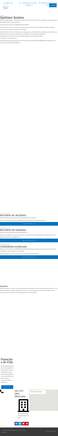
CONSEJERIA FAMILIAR (13, 246)
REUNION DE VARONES (13, 230)
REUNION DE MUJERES (13, 215)
